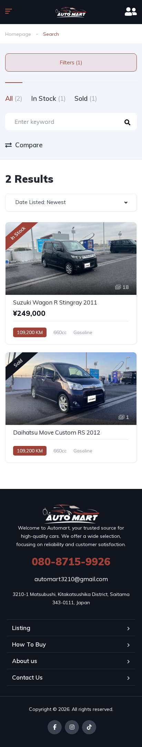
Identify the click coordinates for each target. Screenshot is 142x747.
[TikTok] (89, 727)
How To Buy (29, 644)
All (13, 98)
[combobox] (71, 202)
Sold (85, 98)
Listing (21, 627)
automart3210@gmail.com (71, 579)
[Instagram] (72, 727)
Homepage (18, 34)
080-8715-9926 (71, 561)
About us (24, 660)
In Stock (48, 98)
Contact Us (27, 677)
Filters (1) (71, 62)
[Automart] (70, 12)
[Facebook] (55, 727)
